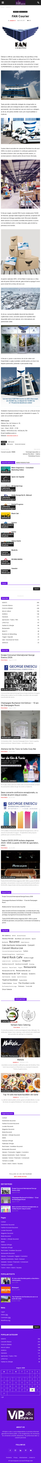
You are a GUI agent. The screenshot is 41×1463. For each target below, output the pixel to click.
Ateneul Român (8, 939)
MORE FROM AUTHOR (23, 462)
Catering (6, 1021)
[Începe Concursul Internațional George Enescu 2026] (20, 677)
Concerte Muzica (7, 605)
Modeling (31, 964)
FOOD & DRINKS (7, 608)
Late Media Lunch (16, 961)
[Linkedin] (20, 1450)
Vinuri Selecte (7, 989)
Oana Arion (5, 967)
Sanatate (14, 977)
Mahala (20, 1060)
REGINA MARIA (16, 559)
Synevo (14, 523)
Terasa (15, 983)
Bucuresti (14, 942)
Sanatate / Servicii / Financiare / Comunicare (15, 1158)
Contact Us (32, 1457)
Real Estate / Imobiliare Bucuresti (12, 1146)
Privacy (15, 1457)
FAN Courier (11, 442)
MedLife (14, 550)
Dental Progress (17, 504)
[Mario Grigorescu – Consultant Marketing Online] (5, 470)
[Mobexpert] (5, 1290)
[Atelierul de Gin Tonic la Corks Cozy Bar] (20, 768)
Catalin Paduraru (25, 942)
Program (20, 967)
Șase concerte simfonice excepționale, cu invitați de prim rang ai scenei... (19, 793)
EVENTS (4, 602)
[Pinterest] (26, 1450)
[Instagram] (15, 1450)
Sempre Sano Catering (20, 1025)
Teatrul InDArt (23, 980)
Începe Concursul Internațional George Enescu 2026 (17, 896)
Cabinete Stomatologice (8, 489)
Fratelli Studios (20, 954)
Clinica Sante (16, 541)
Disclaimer (9, 1457)
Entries (4, 1315)
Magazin (26, 961)
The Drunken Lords (26, 983)
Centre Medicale (6, 553)
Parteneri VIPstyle (7, 1141)
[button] (38, 2)
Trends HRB (29, 986)
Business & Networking (9, 634)
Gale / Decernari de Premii (10, 640)
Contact (4, 1118)
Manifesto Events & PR (8, 964)
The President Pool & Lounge (9, 986)
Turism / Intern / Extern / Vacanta (12, 1163)
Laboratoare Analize (7, 526)
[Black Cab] (5, 515)
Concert (31, 945)
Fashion (25, 951)
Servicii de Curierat (20, 444)
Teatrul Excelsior (10, 980)
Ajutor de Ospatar (17, 477)
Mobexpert (15, 1287)
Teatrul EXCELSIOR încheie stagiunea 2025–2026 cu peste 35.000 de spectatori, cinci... (20, 842)
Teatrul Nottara (7, 983)
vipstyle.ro (13, 20)
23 (37, 1386)
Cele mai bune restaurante (14, 945)
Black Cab (15, 513)
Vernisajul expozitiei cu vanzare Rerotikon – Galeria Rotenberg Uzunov (31, 454)
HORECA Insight (29, 958)
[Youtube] (31, 1450)
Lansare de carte (6, 961)
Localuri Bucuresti (7, 1126)
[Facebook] (10, 1450)
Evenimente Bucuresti (9, 1121)
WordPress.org (5, 1320)
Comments (6, 1317)
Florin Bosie (4, 660)
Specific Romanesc (22, 977)
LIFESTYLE (5, 622)
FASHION (5, 617)
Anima (13, 532)
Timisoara (21, 986)
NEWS (4, 1138)
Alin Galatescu (6, 935)
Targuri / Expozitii (7, 637)
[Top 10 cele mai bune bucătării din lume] (20, 1082)
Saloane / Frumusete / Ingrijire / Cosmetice (15, 1152)
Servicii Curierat (23, 11)
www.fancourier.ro (12, 435)
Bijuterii (34, 939)
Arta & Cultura (6, 611)
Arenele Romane (21, 935)
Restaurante (6, 628)
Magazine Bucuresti (8, 1129)
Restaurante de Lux (23, 971)
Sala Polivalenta (6, 977)
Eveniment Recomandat (13, 1091)
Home (2, 7)
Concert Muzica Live (12, 948)
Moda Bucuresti (7, 1132)
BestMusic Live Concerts (22, 939)
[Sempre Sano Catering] (20, 1012)
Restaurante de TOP (11, 974)
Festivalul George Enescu (8, 954)
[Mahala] (20, 1047)
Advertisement (23, 1457)
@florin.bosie (20, 1176)
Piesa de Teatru (13, 967)
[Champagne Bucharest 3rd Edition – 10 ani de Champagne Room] (20, 724)
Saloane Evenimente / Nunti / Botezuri (14, 1155)
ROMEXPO (32, 974)
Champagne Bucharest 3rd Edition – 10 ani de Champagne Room (19, 901)
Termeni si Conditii (8, 1161)
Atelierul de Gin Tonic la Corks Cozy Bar (18, 749)
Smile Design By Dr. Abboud (21, 495)
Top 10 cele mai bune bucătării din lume (20, 1094)
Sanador (14, 568)
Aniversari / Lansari (11, 737)
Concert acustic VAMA (8, 452)
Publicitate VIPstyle (8, 1143)
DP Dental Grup (17, 486)
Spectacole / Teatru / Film (10, 620)
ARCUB (14, 935)
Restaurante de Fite (8, 971)
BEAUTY (4, 631)
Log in (3, 1312)
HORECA (4, 614)
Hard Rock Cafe (12, 957)
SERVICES (16, 11)
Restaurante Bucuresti (9, 1149)
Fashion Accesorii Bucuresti (10, 1123)
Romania (24, 974)
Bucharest (5, 942)
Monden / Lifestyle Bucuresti (11, 1135)
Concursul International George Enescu (12, 951)
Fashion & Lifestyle (8, 625)
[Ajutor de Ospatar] (5, 479)
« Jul (2, 1397)
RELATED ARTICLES (8, 462)
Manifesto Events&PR (21, 964)
